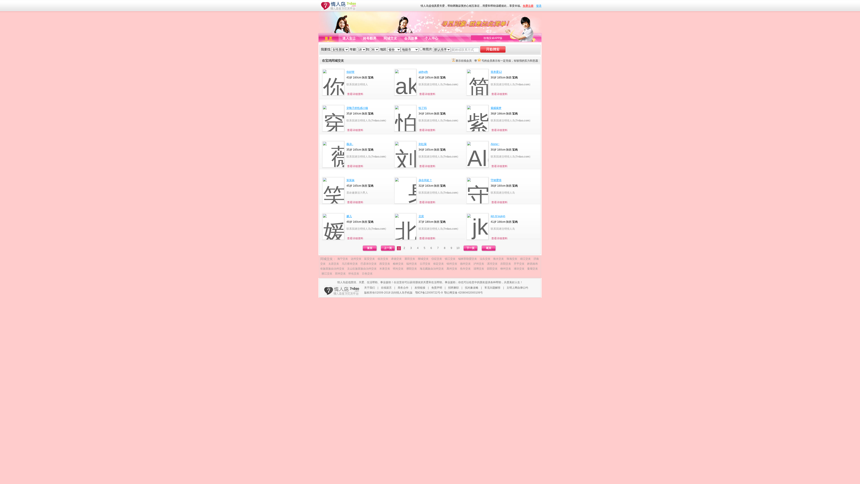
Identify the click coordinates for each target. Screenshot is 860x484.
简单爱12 (496, 71)
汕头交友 (485, 258)
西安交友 (384, 263)
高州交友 (452, 268)
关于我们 (369, 287)
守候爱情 (496, 180)
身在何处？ (425, 180)
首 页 (328, 38)
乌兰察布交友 (350, 263)
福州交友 (411, 263)
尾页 (488, 248)
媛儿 (349, 216)
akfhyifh (423, 71)
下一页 (471, 248)
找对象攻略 (471, 287)
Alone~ (495, 144)
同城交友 (390, 38)
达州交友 (356, 258)
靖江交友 (525, 258)
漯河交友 (492, 263)
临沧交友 (383, 258)
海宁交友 (342, 258)
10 (458, 248)
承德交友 (396, 258)
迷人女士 (349, 38)
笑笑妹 (350, 180)
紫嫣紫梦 (496, 108)
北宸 (421, 216)
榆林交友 (398, 263)
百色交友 (367, 273)
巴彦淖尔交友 (369, 263)
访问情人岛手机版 (402, 292)
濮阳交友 (411, 268)
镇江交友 (450, 258)
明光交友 (398, 268)
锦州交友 (452, 263)
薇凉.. (349, 144)
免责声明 (436, 287)
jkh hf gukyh (498, 216)
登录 (539, 5)
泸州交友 (478, 263)
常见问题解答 (492, 287)
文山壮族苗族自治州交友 (362, 268)
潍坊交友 (519, 268)
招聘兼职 (453, 287)
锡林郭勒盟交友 (467, 258)
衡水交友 (498, 258)
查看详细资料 (355, 94)
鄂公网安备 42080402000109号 (463, 292)
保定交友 (438, 263)
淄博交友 (478, 268)
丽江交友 (327, 273)
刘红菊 (423, 144)
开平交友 (519, 263)
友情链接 (420, 287)
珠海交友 (512, 258)
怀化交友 (353, 273)
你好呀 (350, 71)
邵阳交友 (492, 268)
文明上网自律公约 (517, 287)
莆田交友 (409, 258)
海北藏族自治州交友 (432, 268)
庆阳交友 (505, 263)
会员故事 (411, 38)
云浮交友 (425, 263)
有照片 (427, 49)
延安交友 (369, 258)
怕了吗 (423, 108)
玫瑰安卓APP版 (493, 38)
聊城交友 (423, 258)
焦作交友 (465, 268)
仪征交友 (436, 258)
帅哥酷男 (369, 38)
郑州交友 (340, 273)
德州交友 (465, 263)
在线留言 (386, 287)
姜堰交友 (532, 268)
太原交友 (333, 263)
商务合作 (403, 287)
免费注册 (528, 5)
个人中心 (431, 38)
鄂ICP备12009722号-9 (429, 292)
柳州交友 (505, 268)
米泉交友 (384, 268)
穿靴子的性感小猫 (357, 108)
